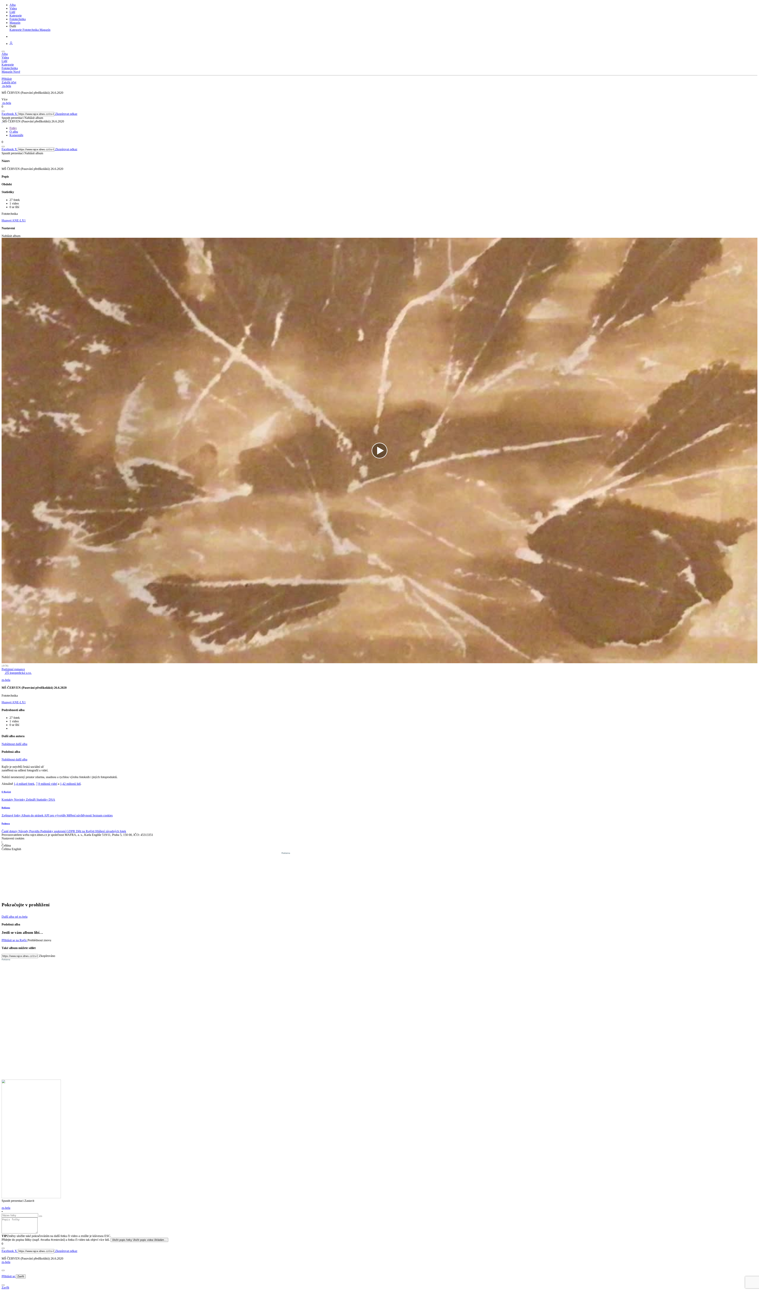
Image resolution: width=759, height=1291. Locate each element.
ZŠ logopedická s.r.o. (18, 672)
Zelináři (31, 799)
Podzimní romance (13, 669)
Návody (23, 831)
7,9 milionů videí (46, 783)
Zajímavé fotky (11, 815)
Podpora (6, 823)
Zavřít (20, 1276)
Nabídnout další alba (14, 744)
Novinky (20, 799)
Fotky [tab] (13, 128)
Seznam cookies (103, 815)
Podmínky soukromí (53, 831)
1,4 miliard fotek (24, 783)
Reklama (6, 807)
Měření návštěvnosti (80, 815)
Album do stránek (32, 815)
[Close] (3, 1270)
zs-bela (6, 1262)
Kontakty (8, 799)
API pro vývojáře (55, 815)
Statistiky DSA (45, 799)
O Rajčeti (6, 792)
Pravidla (34, 831)
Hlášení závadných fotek (110, 831)
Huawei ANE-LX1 (14, 220)
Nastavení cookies (13, 838)
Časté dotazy (10, 831)
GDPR (71, 831)
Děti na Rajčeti (85, 831)
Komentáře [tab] (16, 135)
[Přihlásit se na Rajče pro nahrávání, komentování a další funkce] (11, 43)
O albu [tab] (13, 131)
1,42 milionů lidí (70, 783)
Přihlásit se (9, 1276)
